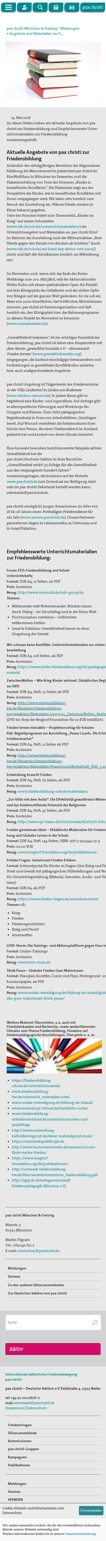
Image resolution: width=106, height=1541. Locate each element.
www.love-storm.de (34, 962)
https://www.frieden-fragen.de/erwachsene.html (58, 899)
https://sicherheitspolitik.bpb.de (38, 1141)
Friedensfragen (20, 1425)
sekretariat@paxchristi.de (34, 1402)
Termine (14, 1276)
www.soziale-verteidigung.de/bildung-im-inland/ (52, 1102)
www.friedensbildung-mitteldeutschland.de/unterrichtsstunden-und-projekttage (50, 1119)
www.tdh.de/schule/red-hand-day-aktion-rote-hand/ (51, 249)
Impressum (14, 1408)
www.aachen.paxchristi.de (43, 517)
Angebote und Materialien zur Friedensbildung (47, 33)
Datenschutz (36, 1408)
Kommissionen (19, 1441)
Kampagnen (17, 1457)
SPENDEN (15, 1499)
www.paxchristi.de (22, 481)
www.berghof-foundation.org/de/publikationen (57, 852)
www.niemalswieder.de (27, 323)
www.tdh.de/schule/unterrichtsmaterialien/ (44, 226)
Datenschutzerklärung (80, 1534)
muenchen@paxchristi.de (38, 1250)
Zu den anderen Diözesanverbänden (36, 1285)
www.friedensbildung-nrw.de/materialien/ (52, 791)
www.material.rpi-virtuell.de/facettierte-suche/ (50, 1108)
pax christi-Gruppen (23, 1449)
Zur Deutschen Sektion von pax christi (37, 1293)
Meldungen (70, 28)
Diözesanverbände (22, 1433)
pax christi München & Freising (32, 28)
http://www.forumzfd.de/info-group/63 (51, 592)
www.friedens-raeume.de (28, 395)
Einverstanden (91, 1510)
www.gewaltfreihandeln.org (57, 354)
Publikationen (19, 1465)
